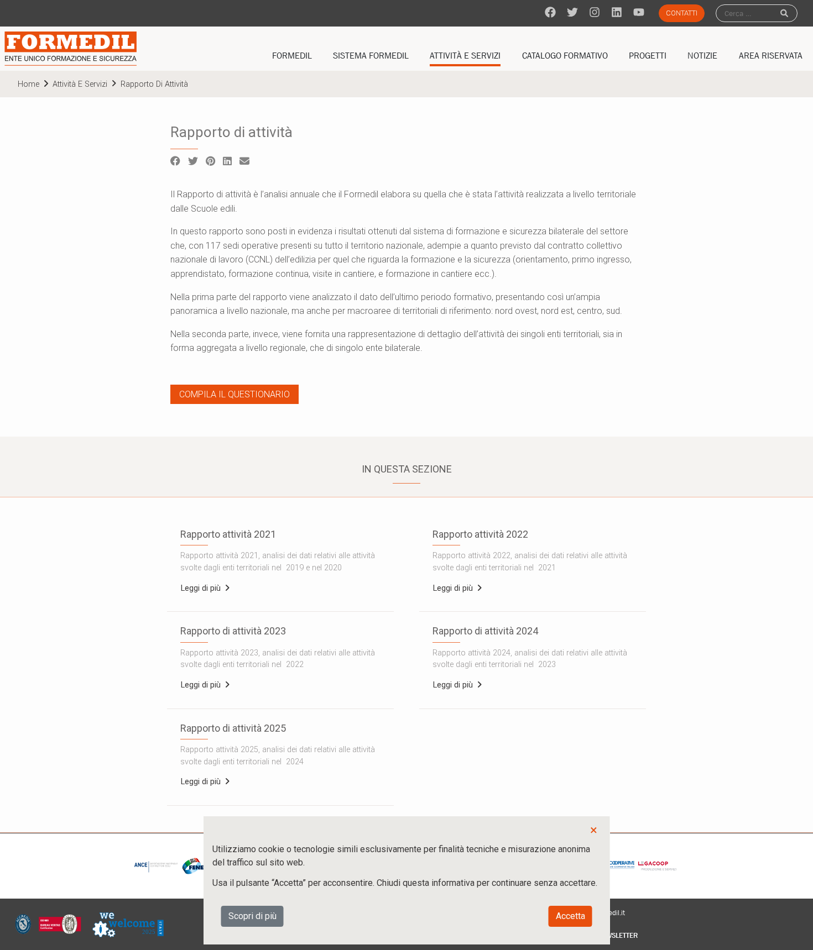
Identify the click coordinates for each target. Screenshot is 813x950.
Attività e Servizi (80, 84)
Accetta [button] (570, 916)
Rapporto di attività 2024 (485, 631)
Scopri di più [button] (252, 916)
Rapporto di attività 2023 (233, 631)
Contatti (681, 13)
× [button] (593, 830)
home (28, 84)
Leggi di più (202, 588)
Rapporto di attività (154, 84)
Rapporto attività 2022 (480, 534)
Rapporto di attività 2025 (233, 728)
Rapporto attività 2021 (228, 534)
